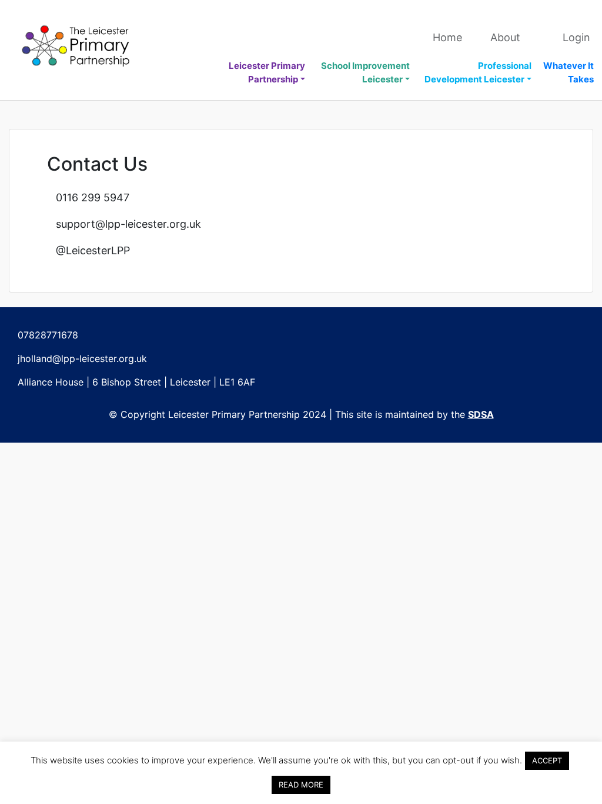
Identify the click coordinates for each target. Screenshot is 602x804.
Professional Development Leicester (477, 72)
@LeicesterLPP (93, 250)
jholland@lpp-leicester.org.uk (82, 358)
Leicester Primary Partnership (267, 72)
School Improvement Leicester (365, 72)
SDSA (481, 414)
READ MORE (301, 784)
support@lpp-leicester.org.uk (128, 224)
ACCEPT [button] (547, 760)
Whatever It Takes (568, 72)
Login (576, 37)
